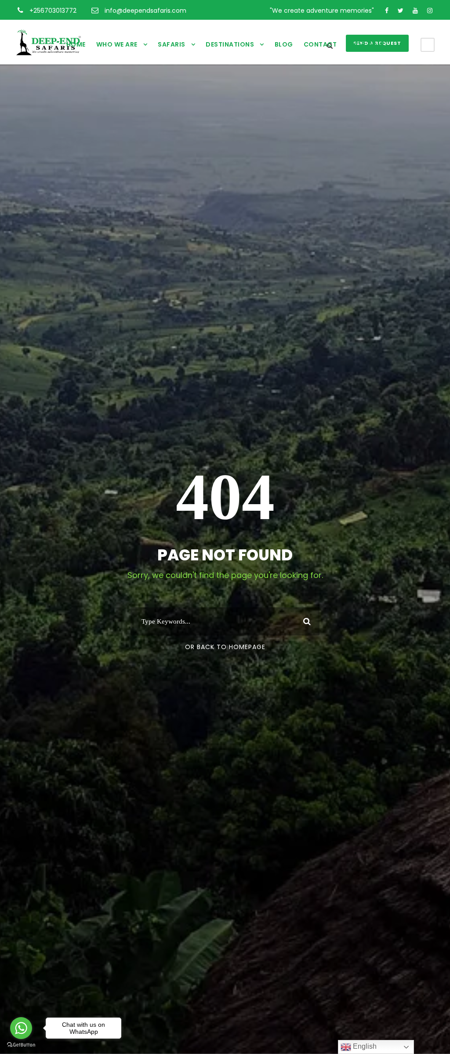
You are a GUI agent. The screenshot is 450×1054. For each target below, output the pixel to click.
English (364, 1046)
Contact (320, 44)
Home (76, 44)
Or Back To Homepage (225, 647)
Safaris (171, 44)
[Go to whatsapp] (21, 1028)
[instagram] (429, 10)
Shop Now (365, 44)
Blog (284, 44)
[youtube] (415, 10)
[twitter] (400, 10)
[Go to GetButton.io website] (21, 1045)
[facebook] (386, 10)
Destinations (230, 44)
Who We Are (117, 44)
